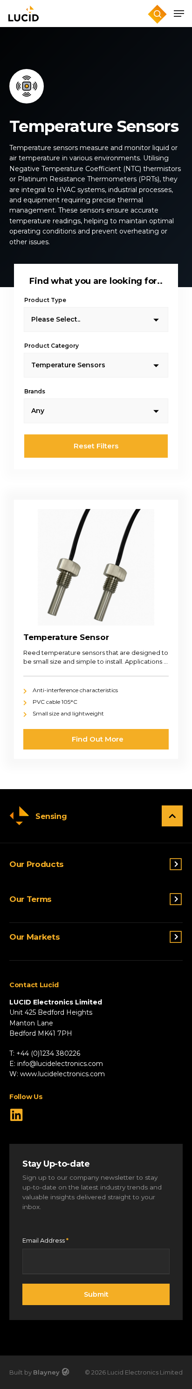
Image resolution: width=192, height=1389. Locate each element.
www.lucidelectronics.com (62, 1074)
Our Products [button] (36, 864)
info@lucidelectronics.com (60, 1063)
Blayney (46, 1372)
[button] (172, 815)
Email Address (45, 1240)
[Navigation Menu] (179, 13)
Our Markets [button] (34, 937)
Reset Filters (96, 446)
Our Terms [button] (30, 899)
